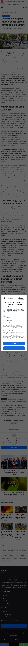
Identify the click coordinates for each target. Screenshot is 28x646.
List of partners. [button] (9, 330)
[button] (14, 320)
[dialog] (14, 323)
